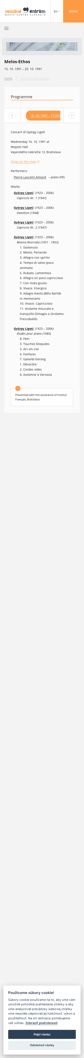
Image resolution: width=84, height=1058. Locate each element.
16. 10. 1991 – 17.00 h (45, 115)
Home (8, 78)
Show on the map (25, 162)
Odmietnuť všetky (42, 1045)
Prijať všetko (42, 1034)
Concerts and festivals (35, 78)
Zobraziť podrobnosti (41, 1023)
